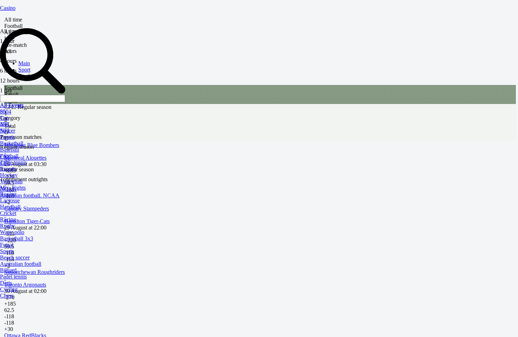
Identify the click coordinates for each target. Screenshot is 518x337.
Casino (8, 8)
